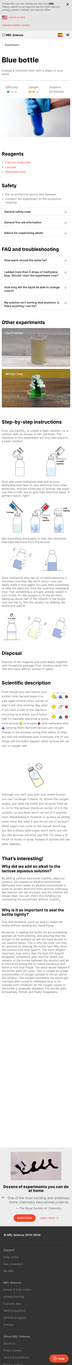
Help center (11, 1257)
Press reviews (12, 1350)
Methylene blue (15, 171)
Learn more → (49, 1218)
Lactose (10, 167)
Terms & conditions (16, 1357)
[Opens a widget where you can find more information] (59, 1358)
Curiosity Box (12, 1303)
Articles (8, 1324)
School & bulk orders (17, 1289)
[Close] (67, 4)
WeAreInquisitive (14, 1310)
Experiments (12, 44)
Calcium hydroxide (17, 162)
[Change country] (60, 34)
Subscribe (24, 1217)
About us (9, 1343)
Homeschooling (13, 1296)
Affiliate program (14, 1317)
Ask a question (13, 1264)
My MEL (8, 1271)
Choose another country (16, 24)
